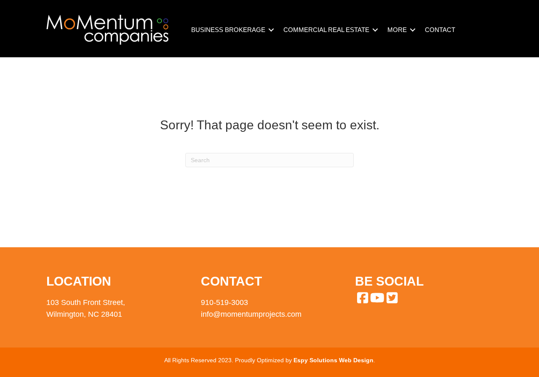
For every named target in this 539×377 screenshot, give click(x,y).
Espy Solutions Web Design (334, 360)
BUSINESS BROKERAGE (228, 29)
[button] (271, 29)
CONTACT (440, 29)
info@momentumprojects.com (251, 314)
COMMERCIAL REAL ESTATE (326, 29)
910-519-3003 (224, 302)
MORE (397, 29)
